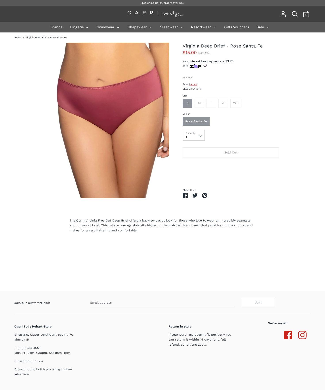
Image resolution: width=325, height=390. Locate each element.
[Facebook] (288, 334)
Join (258, 302)
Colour (186, 113)
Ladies (193, 84)
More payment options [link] (231, 175)
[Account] (283, 12)
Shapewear (138, 27)
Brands (56, 27)
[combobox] (194, 135)
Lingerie (77, 27)
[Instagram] (302, 334)
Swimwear (106, 27)
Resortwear (201, 27)
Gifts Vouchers (236, 27)
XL (223, 103)
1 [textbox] (186, 137)
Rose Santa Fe (196, 121)
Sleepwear (169, 27)
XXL (235, 103)
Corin (189, 77)
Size (185, 95)
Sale (261, 27)
